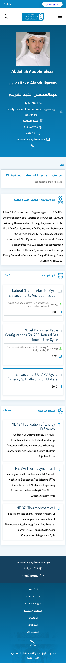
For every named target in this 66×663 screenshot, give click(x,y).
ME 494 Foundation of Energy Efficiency (34, 175)
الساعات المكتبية (33, 610)
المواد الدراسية (33, 603)
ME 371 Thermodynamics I (35, 507)
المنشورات (33, 631)
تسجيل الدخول (52, 4)
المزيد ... (7, 274)
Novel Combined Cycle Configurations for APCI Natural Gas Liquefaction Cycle (31, 335)
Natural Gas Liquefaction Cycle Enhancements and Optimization (33, 293)
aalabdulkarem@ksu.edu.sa (30, 139)
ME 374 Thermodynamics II (35, 468)
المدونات (33, 624)
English (7, 4)
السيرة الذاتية (33, 596)
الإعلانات (33, 617)
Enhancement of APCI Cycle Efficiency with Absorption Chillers (31, 376)
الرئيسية (33, 589)
